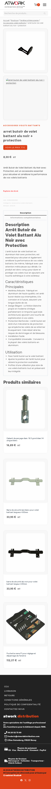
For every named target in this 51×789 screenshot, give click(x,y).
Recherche (45, 13)
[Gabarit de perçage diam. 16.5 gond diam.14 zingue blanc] (25, 409)
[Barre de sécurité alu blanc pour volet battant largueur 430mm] (25, 481)
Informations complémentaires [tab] (25, 217)
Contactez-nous (14, 709)
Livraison (10, 691)
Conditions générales (18, 700)
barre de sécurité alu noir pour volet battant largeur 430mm (22, 583)
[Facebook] (21, 780)
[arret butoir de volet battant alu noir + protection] (25, 51)
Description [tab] (25, 213)
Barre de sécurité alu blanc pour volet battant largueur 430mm (23, 511)
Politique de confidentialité (22, 704)
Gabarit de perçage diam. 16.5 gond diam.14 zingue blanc (25, 439)
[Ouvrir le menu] (44, 4)
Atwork (12, 206)
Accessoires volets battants (21, 125)
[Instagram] (30, 780)
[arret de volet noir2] (25, 98)
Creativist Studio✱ (12, 775)
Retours (9, 695)
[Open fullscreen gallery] (45, 117)
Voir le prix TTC (15, 147)
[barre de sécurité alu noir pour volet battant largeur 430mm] (25, 552)
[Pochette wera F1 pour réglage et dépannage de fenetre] (25, 624)
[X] (26, 780)
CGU (6, 686)
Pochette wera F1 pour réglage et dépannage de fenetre (21, 654)
